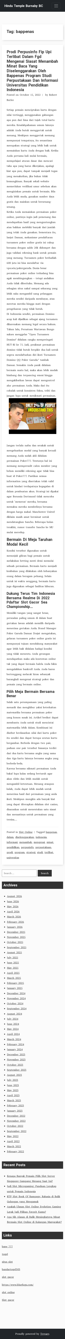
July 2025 (12, 957)
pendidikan (13, 847)
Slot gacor (8, 1300)
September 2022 (16, 1131)
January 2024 (15, 1049)
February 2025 (15, 983)
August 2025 (14, 952)
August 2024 (14, 1013)
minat (50, 842)
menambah (25, 842)
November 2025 (16, 937)
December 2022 (16, 1115)
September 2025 (16, 947)
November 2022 (16, 1121)
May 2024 (12, 1029)
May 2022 (12, 1136)
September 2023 (16, 1070)
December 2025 (16, 932)
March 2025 (14, 978)
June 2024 (13, 1024)
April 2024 (13, 1034)
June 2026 (13, 901)
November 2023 (16, 1059)
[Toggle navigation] (56, 6)
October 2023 (15, 1064)
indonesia (41, 837)
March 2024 (14, 1039)
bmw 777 (7, 1246)
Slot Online (25, 832)
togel (5, 1254)
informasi (12, 842)
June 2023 (13, 1085)
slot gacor (8, 1277)
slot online (8, 1292)
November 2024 (16, 998)
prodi (10, 852)
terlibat (48, 852)
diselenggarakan (24, 837)
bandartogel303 (11, 1269)
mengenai (39, 842)
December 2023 (16, 1054)
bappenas (51, 832)
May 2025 (12, 968)
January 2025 (15, 988)
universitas (13, 857)
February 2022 (15, 1151)
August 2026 (14, 896)
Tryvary (44, 1334)
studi (40, 852)
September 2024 (16, 1008)
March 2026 (14, 916)
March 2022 (14, 1146)
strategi (30, 852)
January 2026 (15, 927)
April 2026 (13, 911)
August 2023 (14, 1075)
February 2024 (15, 1044)
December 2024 (16, 993)
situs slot (7, 1261)
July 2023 (12, 1080)
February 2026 (15, 922)
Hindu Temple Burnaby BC (23, 6)
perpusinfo (27, 847)
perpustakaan (43, 847)
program (20, 852)
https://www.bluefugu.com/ (18, 1284)
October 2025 (15, 942)
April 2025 (13, 973)
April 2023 (13, 1095)
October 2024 (15, 1003)
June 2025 (13, 962)
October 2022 (15, 1126)
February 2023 (15, 1105)
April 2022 (13, 1141)
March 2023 (14, 1100)
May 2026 (12, 906)
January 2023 (15, 1110)
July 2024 (12, 1019)
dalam (10, 837)
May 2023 (12, 1090)
